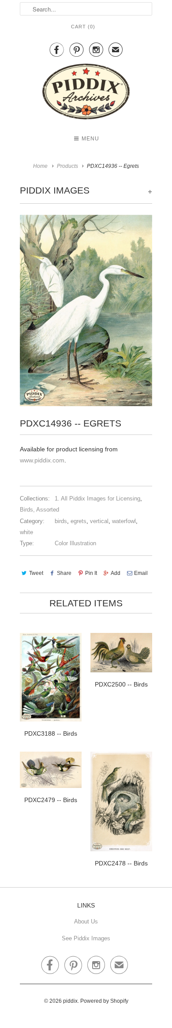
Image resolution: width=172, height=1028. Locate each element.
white (26, 532)
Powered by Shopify (104, 1001)
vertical (99, 521)
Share (64, 573)
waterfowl (124, 521)
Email (141, 573)
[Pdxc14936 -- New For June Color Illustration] (86, 310)
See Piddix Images (86, 938)
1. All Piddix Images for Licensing (97, 498)
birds (61, 521)
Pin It (91, 573)
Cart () (83, 26)
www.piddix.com (42, 460)
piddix (70, 1001)
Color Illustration (75, 543)
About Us (86, 921)
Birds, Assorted (39, 509)
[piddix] (86, 93)
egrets (78, 521)
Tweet (36, 573)
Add (115, 573)
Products (67, 166)
